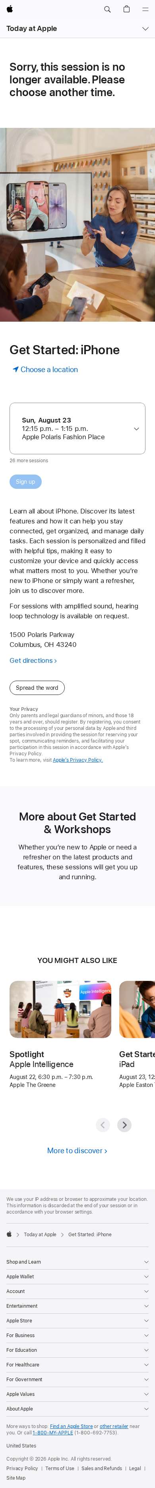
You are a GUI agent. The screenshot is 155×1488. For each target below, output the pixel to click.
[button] (107, 9)
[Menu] (145, 9)
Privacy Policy (22, 1468)
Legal (135, 1468)
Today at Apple (31, 28)
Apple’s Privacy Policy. (78, 760)
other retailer (114, 1426)
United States (21, 1446)
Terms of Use (59, 1468)
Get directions (31, 660)
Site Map (15, 1478)
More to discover (75, 1150)
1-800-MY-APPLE (53, 1433)
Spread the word (37, 688)
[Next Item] (124, 1125)
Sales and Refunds (101, 1468)
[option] (74, 428)
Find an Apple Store (71, 1426)
